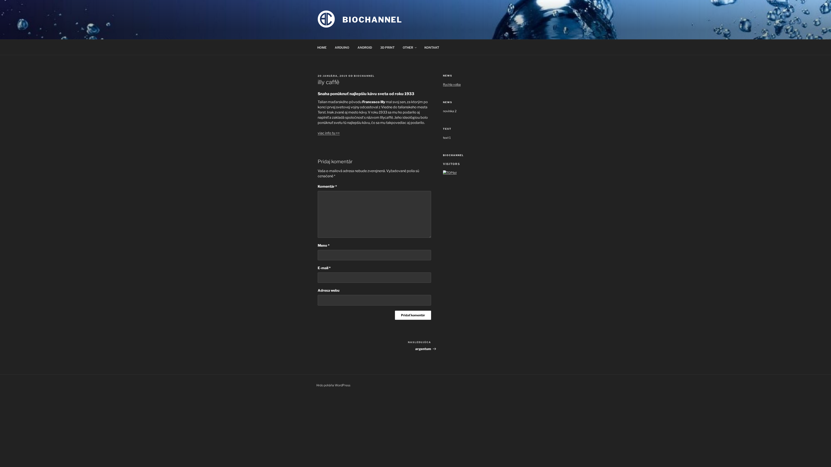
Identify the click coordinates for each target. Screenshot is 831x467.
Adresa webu (329, 290)
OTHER (408, 47)
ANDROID (365, 47)
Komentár (327, 186)
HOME (322, 47)
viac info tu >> (329, 133)
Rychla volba (452, 84)
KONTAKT (431, 47)
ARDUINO (342, 47)
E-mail (324, 268)
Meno (324, 245)
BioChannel (372, 19)
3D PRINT (387, 47)
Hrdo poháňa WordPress (333, 385)
